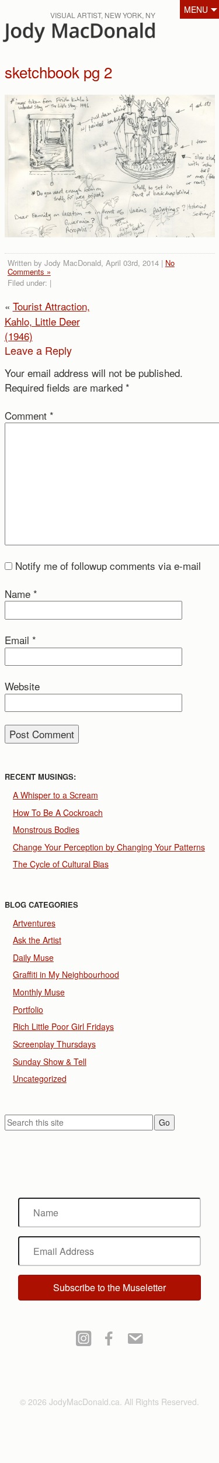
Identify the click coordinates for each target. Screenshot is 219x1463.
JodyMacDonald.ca (98, 35)
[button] (109, 1288)
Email (20, 639)
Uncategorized (40, 1078)
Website (22, 686)
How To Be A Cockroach (58, 812)
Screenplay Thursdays (54, 1044)
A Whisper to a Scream (55, 795)
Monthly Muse (39, 992)
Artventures (34, 923)
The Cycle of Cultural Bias (61, 864)
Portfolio (28, 1009)
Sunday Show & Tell (49, 1061)
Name (21, 593)
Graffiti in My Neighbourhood (66, 974)
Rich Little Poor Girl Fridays (63, 1026)
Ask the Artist (37, 940)
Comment (29, 415)
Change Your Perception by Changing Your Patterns (109, 847)
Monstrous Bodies (46, 829)
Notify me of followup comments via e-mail (108, 565)
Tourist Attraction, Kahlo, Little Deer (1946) (47, 321)
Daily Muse (33, 957)
